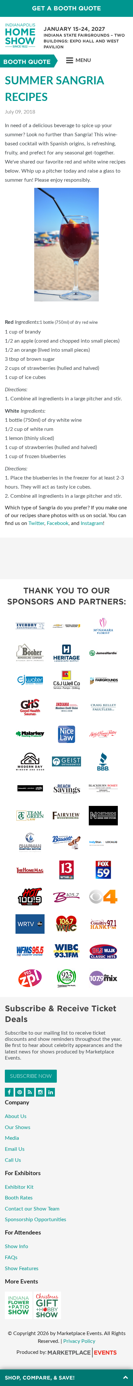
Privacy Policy (79, 1341)
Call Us (13, 1160)
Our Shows (17, 1127)
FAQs (11, 1257)
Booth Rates (19, 1197)
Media (12, 1138)
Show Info (16, 1246)
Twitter (36, 523)
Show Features (21, 1268)
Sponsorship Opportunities (35, 1219)
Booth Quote (27, 61)
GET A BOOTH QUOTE (66, 8)
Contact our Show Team (32, 1208)
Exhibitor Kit (19, 1187)
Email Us (15, 1149)
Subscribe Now (31, 1076)
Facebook (57, 523)
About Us (15, 1116)
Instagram (92, 523)
